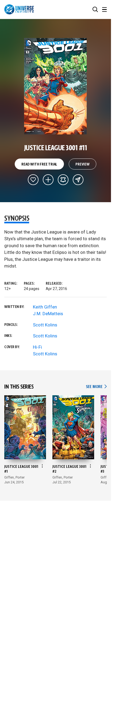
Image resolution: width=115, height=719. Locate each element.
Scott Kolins (45, 324)
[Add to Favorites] (33, 179)
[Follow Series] (63, 179)
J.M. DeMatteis (48, 313)
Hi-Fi (37, 347)
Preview (82, 164)
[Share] (78, 179)
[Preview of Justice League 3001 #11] (55, 86)
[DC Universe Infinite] (19, 9)
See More (96, 387)
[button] (95, 9)
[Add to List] (48, 179)
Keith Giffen (45, 307)
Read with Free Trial (39, 164)
